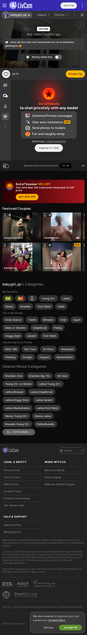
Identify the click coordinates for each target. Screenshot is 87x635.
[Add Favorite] (6, 74)
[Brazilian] (7, 298)
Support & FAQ (12, 525)
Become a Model (55, 470)
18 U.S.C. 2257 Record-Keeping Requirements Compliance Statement (42, 607)
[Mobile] (32, 298)
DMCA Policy (11, 484)
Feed (76, 15)
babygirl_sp (11, 284)
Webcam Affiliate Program (60, 484)
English (68, 450)
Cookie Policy (56, 620)
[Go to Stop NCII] (26, 594)
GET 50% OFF (27, 196)
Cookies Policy (12, 491)
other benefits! (56, 141)
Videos (43, 15)
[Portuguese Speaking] (20, 298)
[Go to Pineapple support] (6, 595)
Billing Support (12, 532)
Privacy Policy (12, 470)
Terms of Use (11, 477)
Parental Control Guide (17, 498)
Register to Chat (49, 147)
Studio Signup (53, 477)
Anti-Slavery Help (14, 505)
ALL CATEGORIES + (19, 432)
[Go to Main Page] (26, 5)
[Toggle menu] (4, 5)
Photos (61, 15)
